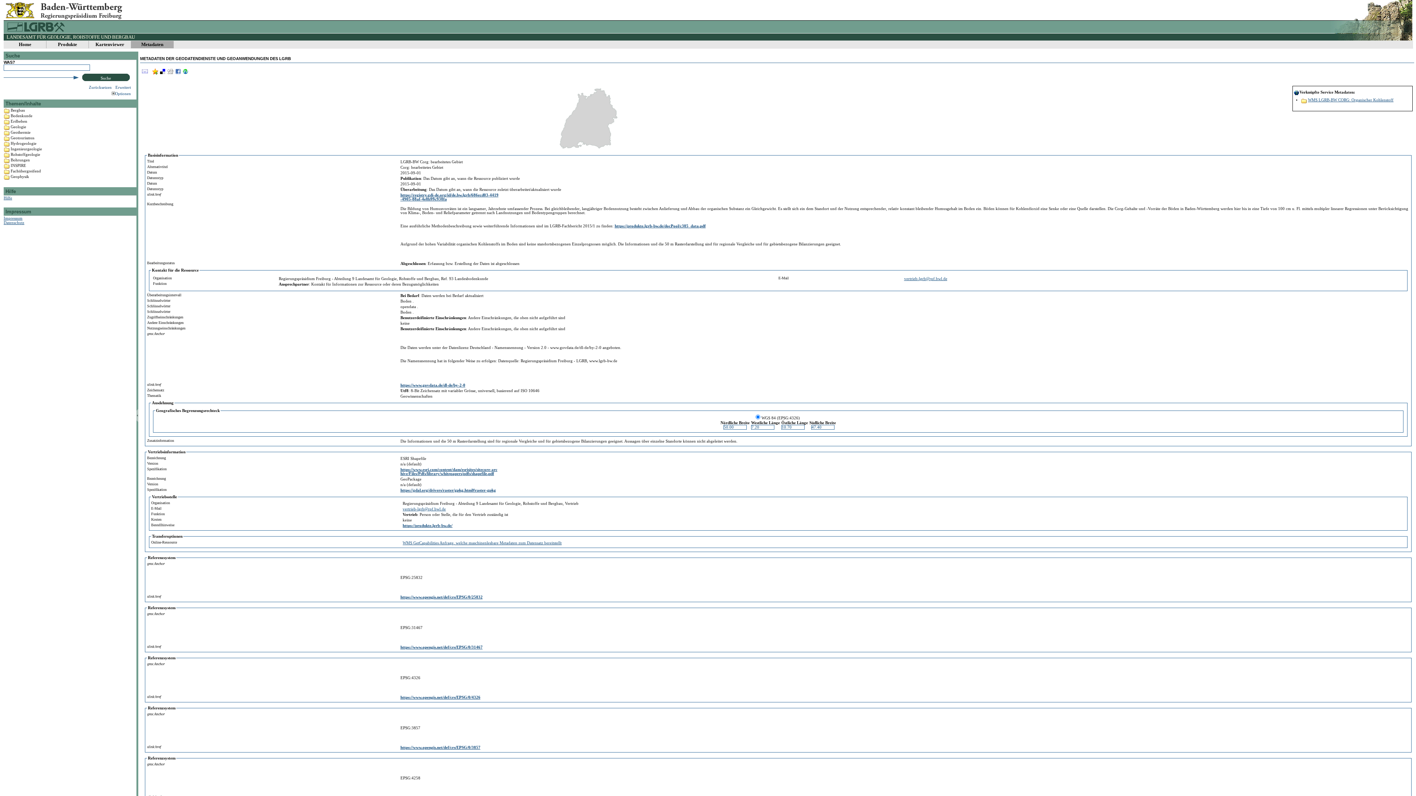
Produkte (67, 44)
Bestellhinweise (162, 525)
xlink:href (154, 194)
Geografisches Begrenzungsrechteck (188, 411)
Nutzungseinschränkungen (166, 328)
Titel (150, 161)
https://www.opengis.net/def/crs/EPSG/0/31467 (441, 647)
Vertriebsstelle (164, 497)
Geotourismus (22, 138)
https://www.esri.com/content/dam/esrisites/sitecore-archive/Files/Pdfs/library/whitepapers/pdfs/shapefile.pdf (448, 472)
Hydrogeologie (24, 143)
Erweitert (123, 87)
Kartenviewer (110, 44)
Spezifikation (157, 469)
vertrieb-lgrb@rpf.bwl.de (925, 279)
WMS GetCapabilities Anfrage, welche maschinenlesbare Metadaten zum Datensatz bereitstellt (482, 543)
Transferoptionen (167, 536)
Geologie (18, 127)
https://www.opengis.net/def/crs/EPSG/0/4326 (440, 697)
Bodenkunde (21, 116)
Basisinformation (163, 155)
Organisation (162, 278)
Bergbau (18, 110)
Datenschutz (14, 222)
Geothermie (21, 132)
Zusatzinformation (160, 441)
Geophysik (20, 176)
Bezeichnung (156, 458)
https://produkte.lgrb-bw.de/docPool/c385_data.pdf (660, 226)
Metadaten (152, 44)
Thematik (154, 396)
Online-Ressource (164, 542)
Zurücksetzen (100, 87)
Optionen (123, 93)
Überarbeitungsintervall (164, 295)
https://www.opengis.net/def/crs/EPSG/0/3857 (440, 748)
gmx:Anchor (156, 334)
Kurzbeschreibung (160, 204)
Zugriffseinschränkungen (165, 317)
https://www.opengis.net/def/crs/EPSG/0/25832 (441, 597)
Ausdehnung (163, 403)
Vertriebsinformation (166, 452)
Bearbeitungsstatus (161, 263)
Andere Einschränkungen (165, 323)
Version (152, 463)
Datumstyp (155, 178)
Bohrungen (20, 160)
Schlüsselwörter (158, 300)
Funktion (160, 284)
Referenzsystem (162, 558)
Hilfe (8, 198)
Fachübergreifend (26, 171)
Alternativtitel (157, 167)
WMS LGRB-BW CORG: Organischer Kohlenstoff (1351, 100)
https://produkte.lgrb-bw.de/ (427, 526)
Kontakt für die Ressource (175, 270)
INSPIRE (18, 165)
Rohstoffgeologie (25, 154)
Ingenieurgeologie (26, 149)
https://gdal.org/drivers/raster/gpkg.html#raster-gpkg (448, 490)
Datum (152, 172)
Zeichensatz (155, 390)
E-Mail (783, 278)
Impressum (13, 218)
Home (25, 44)
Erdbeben (19, 121)
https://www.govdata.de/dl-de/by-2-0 (432, 385)
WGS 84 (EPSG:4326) (780, 418)
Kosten (156, 519)
